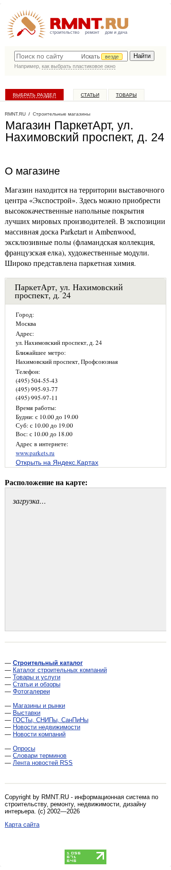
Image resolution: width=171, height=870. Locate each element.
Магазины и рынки (39, 705)
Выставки (26, 712)
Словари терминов (39, 755)
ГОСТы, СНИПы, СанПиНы (50, 719)
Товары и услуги (36, 677)
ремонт (92, 32)
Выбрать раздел (34, 95)
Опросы (24, 748)
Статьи (90, 95)
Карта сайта (22, 824)
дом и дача (116, 32)
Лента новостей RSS (43, 762)
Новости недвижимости (46, 727)
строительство (64, 32)
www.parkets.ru (35, 453)
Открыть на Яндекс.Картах (57, 462)
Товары (126, 95)
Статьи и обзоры (36, 684)
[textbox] (71, 56)
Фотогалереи (31, 691)
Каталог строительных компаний (60, 670)
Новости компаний (39, 734)
